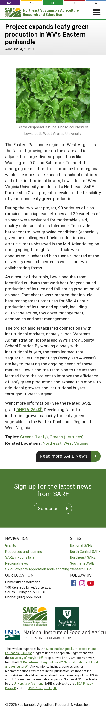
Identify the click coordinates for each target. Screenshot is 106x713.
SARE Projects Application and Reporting (37, 569)
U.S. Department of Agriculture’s (38, 662)
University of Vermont (28, 683)
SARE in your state (20, 557)
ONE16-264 (27, 409)
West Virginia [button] (75, 443)
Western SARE (81, 569)
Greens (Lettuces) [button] (67, 437)
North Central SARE (85, 551)
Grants (10, 545)
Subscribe (48, 508)
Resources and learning (23, 551)
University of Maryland (25, 658)
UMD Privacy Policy (41, 688)
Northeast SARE (83, 557)
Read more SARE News (64, 456)
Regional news (16, 563)
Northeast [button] (52, 443)
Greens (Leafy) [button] (34, 437)
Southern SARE (82, 563)
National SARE (81, 545)
